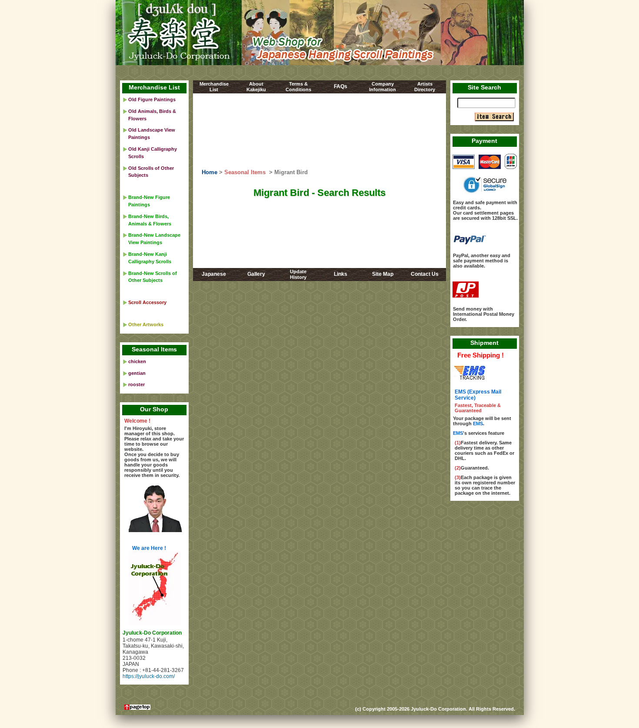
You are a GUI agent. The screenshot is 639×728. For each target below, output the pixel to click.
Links (340, 274)
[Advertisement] (319, 131)
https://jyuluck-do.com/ (149, 676)
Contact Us (425, 274)
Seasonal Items (245, 172)
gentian (137, 373)
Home (209, 172)
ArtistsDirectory (424, 86)
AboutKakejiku (256, 86)
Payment (484, 140)
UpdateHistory (298, 274)
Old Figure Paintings (152, 99)
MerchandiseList (214, 86)
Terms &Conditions (298, 86)
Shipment (484, 342)
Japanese (214, 274)
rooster (136, 384)
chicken (137, 361)
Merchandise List (154, 87)
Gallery (256, 274)
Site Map (382, 274)
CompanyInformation (382, 86)
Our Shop (154, 409)
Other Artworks (145, 324)
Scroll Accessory (147, 302)
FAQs (340, 86)
